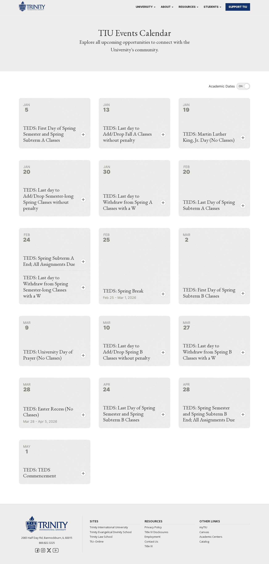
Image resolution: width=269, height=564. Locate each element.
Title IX (149, 546)
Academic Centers (210, 537)
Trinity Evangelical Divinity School (111, 532)
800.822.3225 (47, 543)
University (144, 6)
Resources (187, 6)
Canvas (204, 532)
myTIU (203, 527)
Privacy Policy (153, 527)
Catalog (204, 541)
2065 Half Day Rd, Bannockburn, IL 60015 (46, 538)
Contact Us (151, 541)
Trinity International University (109, 527)
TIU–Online (97, 541)
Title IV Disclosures (156, 532)
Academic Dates (222, 86)
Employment (152, 537)
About (166, 6)
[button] (83, 135)
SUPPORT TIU (238, 6)
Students (211, 6)
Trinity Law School (101, 537)
